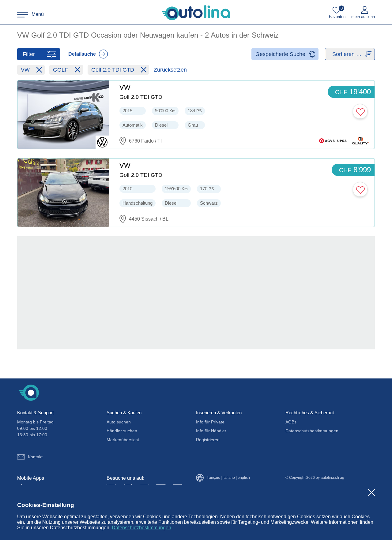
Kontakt (35, 456)
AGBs (290, 421)
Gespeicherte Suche (280, 54)
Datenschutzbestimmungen (141, 527)
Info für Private (210, 421)
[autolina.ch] (196, 13)
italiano (229, 478)
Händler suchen (122, 430)
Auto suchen (119, 421)
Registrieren (208, 439)
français (213, 478)
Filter (29, 54)
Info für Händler (211, 430)
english (244, 478)
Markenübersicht (123, 439)
